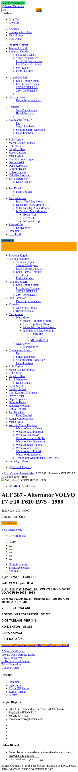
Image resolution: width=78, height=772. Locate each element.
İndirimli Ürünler (18, 44)
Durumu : (7, 516)
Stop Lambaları (17, 97)
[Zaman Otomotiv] (12, 6)
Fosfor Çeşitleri (25, 71)
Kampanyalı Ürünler (20, 32)
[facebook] (10, 549)
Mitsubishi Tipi (31, 221)
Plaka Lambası (24, 132)
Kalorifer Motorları (19, 175)
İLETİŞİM (15, 234)
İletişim (13, 694)
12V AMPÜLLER (27, 87)
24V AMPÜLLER (27, 90)
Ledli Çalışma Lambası (29, 61)
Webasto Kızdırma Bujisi (30, 438)
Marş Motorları (17, 198)
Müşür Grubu (16, 155)
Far (18, 123)
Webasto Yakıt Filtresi (28, 451)
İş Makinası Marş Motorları (31, 211)
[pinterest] (10, 555)
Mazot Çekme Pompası (22, 142)
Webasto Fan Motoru (28, 434)
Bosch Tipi (29, 214)
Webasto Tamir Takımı (29, 444)
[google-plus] (10, 552)
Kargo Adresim (17, 691)
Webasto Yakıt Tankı (28, 448)
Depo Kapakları (18, 165)
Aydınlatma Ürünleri (20, 119)
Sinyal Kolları (17, 149)
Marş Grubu (16, 314)
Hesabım (14, 230)
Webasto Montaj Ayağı (29, 454)
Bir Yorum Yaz (17, 535)
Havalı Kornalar (25, 113)
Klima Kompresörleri (21, 418)
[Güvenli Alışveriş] (20, 467)
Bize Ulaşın (15, 38)
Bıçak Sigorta (16, 386)
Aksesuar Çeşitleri (19, 51)
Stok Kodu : (8, 510)
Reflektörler (15, 146)
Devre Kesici (16, 162)
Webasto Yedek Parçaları (23, 425)
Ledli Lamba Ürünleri (28, 64)
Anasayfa (14, 28)
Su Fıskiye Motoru (19, 461)
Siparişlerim (15, 685)
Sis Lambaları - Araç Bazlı (31, 129)
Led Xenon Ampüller (28, 84)
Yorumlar (14, 570)
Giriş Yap (14, 19)
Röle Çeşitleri (16, 139)
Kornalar (14, 106)
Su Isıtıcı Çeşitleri (26, 54)
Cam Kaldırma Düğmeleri (23, 159)
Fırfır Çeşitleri (24, 191)
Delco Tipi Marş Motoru (30, 204)
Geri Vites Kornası (26, 110)
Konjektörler (23, 227)
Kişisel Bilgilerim (19, 688)
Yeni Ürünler (16, 35)
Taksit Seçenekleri (19, 567)
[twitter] (10, 546)
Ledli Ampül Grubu (27, 80)
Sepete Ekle (9, 523)
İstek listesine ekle (11, 529)
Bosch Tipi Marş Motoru (30, 201)
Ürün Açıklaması (18, 564)
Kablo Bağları (24, 181)
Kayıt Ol (14, 22)
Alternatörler (16, 224)
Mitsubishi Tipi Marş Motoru (32, 208)
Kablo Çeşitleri (17, 172)
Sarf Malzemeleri (18, 178)
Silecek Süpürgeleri (27, 57)
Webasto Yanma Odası (29, 428)
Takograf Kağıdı (18, 48)
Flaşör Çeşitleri (17, 152)
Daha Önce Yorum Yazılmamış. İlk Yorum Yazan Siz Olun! (35, 645)
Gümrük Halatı (17, 168)
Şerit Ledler (22, 67)
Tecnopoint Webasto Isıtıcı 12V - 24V (37, 457)
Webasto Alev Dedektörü (30, 441)
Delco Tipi (29, 217)
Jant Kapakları (17, 188)
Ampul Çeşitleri (18, 77)
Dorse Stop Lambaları (28, 100)
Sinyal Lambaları (26, 126)
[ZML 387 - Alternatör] (22, 486)
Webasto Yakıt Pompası (29, 431)
